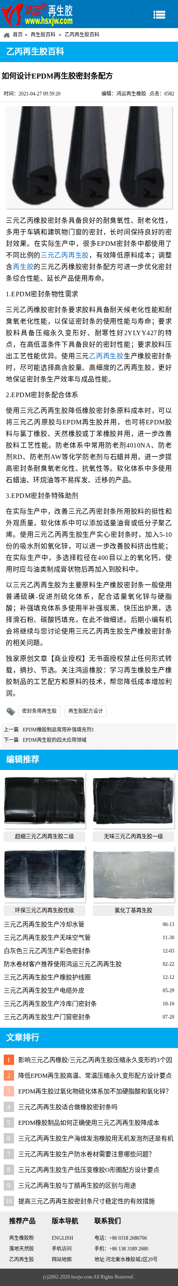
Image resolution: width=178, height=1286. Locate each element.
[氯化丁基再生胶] (134, 900)
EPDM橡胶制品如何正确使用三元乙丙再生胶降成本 (88, 1122)
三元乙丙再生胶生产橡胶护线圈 (47, 977)
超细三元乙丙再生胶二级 (44, 836)
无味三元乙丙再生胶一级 (133, 836)
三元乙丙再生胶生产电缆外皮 (44, 990)
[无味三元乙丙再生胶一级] (134, 826)
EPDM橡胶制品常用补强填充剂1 (58, 730)
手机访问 (62, 1249)
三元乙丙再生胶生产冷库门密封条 (50, 1003)
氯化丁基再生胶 (133, 910)
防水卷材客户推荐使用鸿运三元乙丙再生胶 (63, 964)
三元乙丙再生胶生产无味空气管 (47, 937)
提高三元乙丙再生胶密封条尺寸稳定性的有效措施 (86, 1201)
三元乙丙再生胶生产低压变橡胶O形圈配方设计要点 (88, 1170)
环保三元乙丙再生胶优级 (44, 910)
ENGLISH (62, 1238)
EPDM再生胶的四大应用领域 (55, 740)
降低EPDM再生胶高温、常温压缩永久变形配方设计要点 (95, 1075)
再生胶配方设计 (85, 711)
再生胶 (23, 266)
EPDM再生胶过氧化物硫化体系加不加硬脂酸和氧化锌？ (95, 1091)
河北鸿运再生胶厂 (37, 14)
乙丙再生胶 (106, 356)
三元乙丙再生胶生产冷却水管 (44, 924)
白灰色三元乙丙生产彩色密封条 (47, 951)
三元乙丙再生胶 (65, 255)
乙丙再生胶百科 (82, 35)
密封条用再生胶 (39, 711)
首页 (18, 35)
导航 (153, 14)
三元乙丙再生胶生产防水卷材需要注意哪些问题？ (86, 1154)
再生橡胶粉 (21, 1238)
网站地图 (62, 1259)
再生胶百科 (43, 35)
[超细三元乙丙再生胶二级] (45, 826)
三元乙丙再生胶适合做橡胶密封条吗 (68, 1107)
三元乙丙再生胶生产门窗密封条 (47, 1017)
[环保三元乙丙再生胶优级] (45, 900)
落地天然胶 (21, 1249)
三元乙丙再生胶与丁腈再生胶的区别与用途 (77, 1185)
